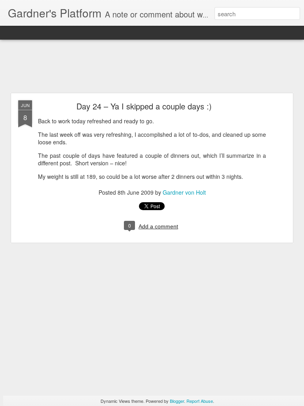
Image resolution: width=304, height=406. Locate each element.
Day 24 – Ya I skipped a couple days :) (144, 106)
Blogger (177, 401)
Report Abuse (199, 401)
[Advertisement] (152, 66)
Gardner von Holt (184, 192)
